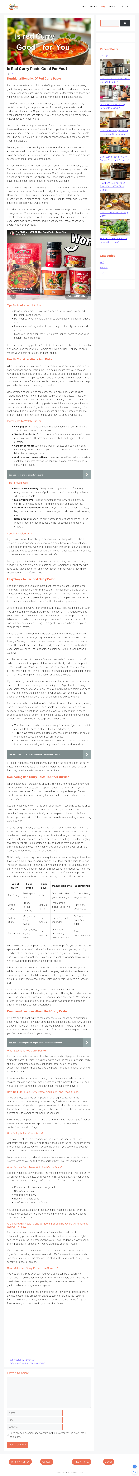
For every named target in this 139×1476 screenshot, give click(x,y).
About (112, 7)
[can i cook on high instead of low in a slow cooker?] (115, 120)
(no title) (104, 55)
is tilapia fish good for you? (22, 1360)
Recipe (93, 7)
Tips (84, 7)
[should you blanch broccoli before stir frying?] (115, 228)
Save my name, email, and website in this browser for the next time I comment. (48, 1435)
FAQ (103, 7)
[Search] (125, 23)
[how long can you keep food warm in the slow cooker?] (115, 172)
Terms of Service (20, 1461)
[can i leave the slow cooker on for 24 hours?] (115, 68)
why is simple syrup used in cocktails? (27, 1363)
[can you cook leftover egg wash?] (115, 202)
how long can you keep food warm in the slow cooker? (112, 186)
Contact (124, 7)
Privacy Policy (81, 1461)
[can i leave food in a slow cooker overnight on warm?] (115, 146)
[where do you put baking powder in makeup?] (115, 94)
